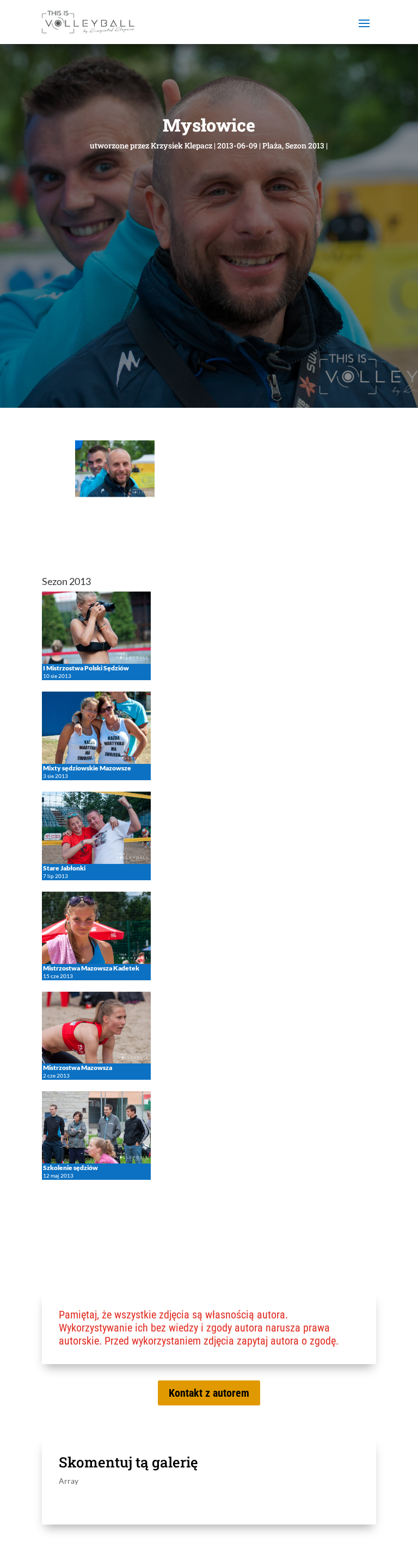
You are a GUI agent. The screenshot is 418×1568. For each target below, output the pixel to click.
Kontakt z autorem (209, 1392)
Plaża (272, 145)
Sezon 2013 (304, 145)
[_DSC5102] (115, 494)
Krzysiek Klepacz (181, 145)
